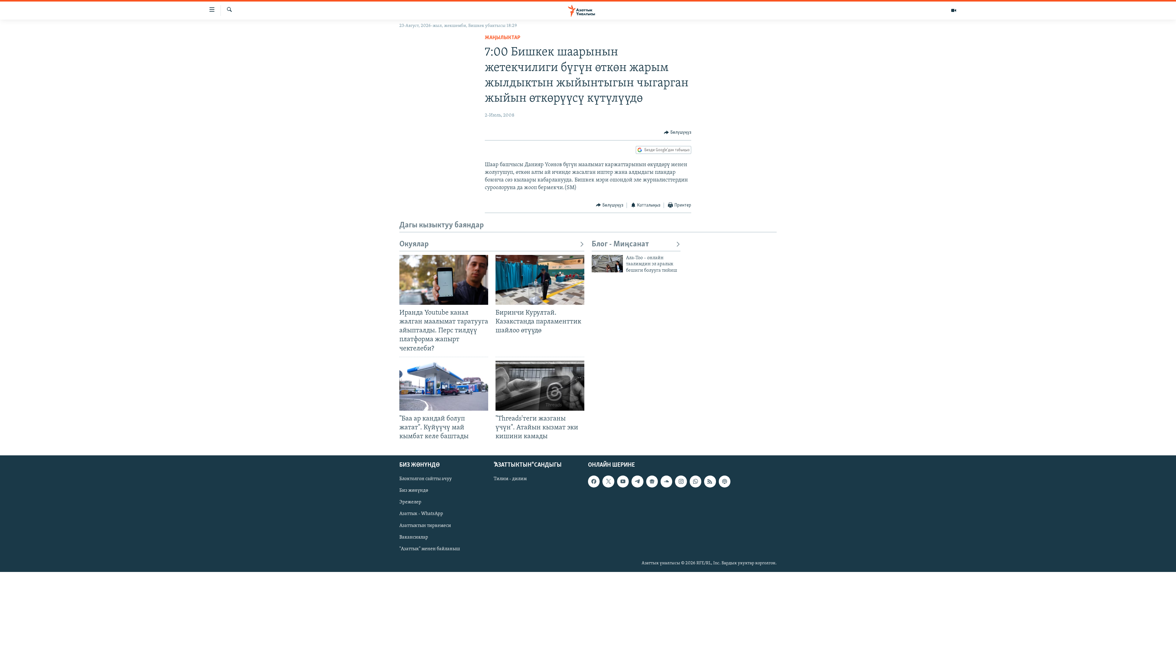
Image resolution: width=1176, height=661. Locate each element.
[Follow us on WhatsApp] (695, 481)
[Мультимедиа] (953, 10)
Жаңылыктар (502, 38)
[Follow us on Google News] (652, 481)
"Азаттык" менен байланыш (429, 549)
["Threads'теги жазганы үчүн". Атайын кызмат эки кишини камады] (540, 386)
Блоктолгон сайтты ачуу (425, 479)
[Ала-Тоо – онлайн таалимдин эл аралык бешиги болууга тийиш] (607, 263)
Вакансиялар (413, 537)
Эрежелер (410, 502)
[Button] (677, 132)
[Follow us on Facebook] (594, 481)
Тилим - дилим (510, 479)
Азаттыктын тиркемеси (425, 525)
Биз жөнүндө (413, 490)
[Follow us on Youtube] (623, 481)
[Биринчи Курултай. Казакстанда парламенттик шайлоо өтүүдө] (540, 280)
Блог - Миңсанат (620, 244)
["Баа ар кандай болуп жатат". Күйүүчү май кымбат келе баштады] (443, 386)
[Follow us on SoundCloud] (666, 481)
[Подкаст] (724, 481)
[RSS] (710, 481)
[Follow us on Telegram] (637, 481)
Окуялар (414, 244)
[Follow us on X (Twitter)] (608, 481)
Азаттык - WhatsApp (421, 514)
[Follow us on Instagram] (681, 481)
